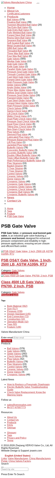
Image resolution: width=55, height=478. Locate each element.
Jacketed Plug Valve (17, 145)
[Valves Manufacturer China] (19, 2)
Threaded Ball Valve (17, 51)
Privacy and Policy (16, 438)
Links (4, 458)
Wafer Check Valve (17, 116)
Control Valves (14, 173)
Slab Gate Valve (15, 64)
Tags (9, 211)
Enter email (7, 337)
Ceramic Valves (15, 176)
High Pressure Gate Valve (20, 82)
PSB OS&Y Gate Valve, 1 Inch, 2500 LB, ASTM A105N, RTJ (26, 262)
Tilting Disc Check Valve (19, 126)
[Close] (2, 467)
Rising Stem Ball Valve (19, 38)
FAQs (10, 425)
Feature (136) (14, 327)
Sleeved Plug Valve (17, 134)
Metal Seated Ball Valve (19, 45)
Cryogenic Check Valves (20, 189)
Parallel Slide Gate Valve (20, 69)
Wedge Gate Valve (17, 61)
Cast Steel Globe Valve (19, 100)
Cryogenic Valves (16, 181)
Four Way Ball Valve (17, 56)
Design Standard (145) (19, 314)
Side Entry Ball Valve (18, 30)
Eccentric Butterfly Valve (19, 153)
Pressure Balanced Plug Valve (23, 139)
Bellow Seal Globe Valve (20, 92)
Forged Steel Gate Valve (20, 79)
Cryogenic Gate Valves (19, 184)
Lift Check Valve (15, 113)
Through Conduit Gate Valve (22, 74)
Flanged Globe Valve (18, 98)
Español (38, 456)
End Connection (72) (18, 316)
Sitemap (11, 427)
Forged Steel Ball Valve (19, 35)
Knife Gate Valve (15, 66)
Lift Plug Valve (14, 142)
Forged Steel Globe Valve (20, 103)
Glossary (11, 432)
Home (11, 7)
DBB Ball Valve (15, 48)
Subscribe (6, 341)
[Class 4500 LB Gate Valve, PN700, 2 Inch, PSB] (27, 275)
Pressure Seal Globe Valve (21, 95)
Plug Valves (13, 132)
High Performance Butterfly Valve (24, 160)
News (10, 197)
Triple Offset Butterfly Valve (21, 158)
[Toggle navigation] (38, 3)
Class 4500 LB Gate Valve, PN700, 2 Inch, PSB (23, 284)
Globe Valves (14, 85)
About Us (13, 10)
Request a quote (9, 273)
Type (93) (12, 324)
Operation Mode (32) (17, 322)
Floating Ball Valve (17, 22)
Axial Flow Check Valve (19, 124)
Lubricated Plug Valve (18, 137)
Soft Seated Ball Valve (18, 43)
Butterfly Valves (15, 147)
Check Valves (14, 108)
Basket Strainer (15, 166)
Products (12, 16)
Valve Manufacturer (18, 458)
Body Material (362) (17, 306)
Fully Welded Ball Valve (19, 32)
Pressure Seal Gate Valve (20, 72)
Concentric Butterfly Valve (20, 150)
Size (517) (12, 308)
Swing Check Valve (17, 111)
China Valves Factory (20, 461)
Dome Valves (14, 179)
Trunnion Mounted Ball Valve (22, 25)
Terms (10, 440)
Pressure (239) (14, 311)
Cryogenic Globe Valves (19, 187)
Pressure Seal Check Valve (21, 121)
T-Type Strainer (15, 171)
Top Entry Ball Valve (17, 27)
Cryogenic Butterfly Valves (20, 194)
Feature (11, 214)
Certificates (13, 13)
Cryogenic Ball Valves (18, 192)
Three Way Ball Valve (18, 53)
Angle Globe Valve (17, 87)
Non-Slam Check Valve (19, 129)
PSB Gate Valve (15, 216)
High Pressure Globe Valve (21, 106)
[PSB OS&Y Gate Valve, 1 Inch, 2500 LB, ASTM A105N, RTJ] (27, 254)
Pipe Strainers (14, 163)
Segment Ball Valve (17, 40)
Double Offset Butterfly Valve (22, 155)
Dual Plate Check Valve (19, 119)
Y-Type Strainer (15, 168)
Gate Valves (13, 58)
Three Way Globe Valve (19, 90)
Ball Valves (13, 19)
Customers (24, 13)
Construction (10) (16, 319)
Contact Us (14, 200)
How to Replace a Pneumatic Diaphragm (28, 384)
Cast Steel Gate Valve (18, 77)
